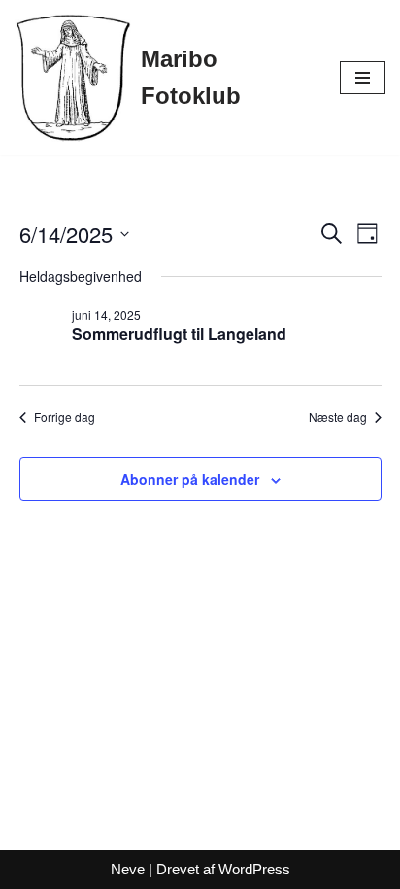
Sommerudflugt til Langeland (179, 334)
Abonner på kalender (189, 479)
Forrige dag (64, 417)
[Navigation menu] (362, 77)
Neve (128, 869)
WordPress (254, 869)
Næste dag (338, 417)
